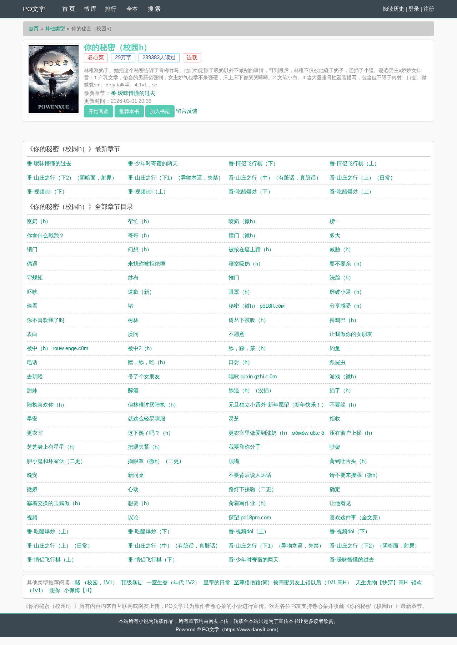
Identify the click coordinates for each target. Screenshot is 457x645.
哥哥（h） (140, 235)
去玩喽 (35, 376)
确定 (335, 489)
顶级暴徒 (132, 582)
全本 (132, 9)
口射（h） (240, 362)
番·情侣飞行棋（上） (355, 163)
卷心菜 (96, 57)
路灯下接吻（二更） (252, 489)
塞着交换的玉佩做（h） (55, 503)
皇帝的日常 (217, 582)
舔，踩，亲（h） (248, 348)
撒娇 (32, 489)
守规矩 (35, 277)
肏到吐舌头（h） (350, 461)
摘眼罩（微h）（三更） (156, 461)
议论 (133, 517)
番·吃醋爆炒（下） (250, 191)
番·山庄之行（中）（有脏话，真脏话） (274, 178)
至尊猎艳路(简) (252, 582)
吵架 (335, 447)
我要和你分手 (244, 447)
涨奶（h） (39, 221)
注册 (428, 9)
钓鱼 (335, 348)
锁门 (32, 249)
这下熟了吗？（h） (151, 433)
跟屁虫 (338, 362)
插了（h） (342, 390)
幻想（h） (140, 249)
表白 (32, 334)
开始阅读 (99, 111)
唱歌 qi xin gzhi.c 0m (252, 376)
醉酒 (133, 390)
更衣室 (35, 433)
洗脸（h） (342, 277)
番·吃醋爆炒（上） (352, 191)
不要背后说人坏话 (249, 475)
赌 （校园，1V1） (96, 582)
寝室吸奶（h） (245, 264)
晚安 (32, 475)
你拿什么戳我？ (45, 235)
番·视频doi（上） (148, 191)
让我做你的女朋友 (351, 334)
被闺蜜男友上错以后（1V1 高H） (312, 582)
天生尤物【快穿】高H (382, 582)
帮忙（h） (140, 221)
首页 (34, 28)
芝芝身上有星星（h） (52, 447)
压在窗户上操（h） (352, 433)
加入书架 (160, 111)
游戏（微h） (344, 376)
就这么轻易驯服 (146, 418)
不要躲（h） (344, 405)
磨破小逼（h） (347, 292)
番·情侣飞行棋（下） (253, 163)
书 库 (90, 9)
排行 (110, 9)
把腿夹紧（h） (145, 447)
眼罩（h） (240, 292)
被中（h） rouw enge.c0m (58, 348)
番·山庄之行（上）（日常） (363, 178)
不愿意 (236, 334)
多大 (335, 235)
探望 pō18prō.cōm (249, 517)
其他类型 (55, 28)
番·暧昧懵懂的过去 (133, 93)
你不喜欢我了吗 (45, 320)
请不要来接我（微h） (355, 475)
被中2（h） (141, 348)
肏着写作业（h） (248, 503)
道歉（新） (141, 292)
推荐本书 (129, 111)
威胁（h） (342, 249)
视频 (32, 517)
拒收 (335, 418)
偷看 (32, 306)
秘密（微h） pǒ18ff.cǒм (256, 306)
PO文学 (34, 8)
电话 (32, 362)
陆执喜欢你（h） (47, 405)
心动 (133, 489)
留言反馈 (186, 110)
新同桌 (136, 475)
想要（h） (140, 503)
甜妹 (32, 390)
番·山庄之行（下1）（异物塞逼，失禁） (176, 178)
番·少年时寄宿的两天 (153, 163)
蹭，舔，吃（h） (148, 362)
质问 (133, 334)
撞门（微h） (243, 235)
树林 (133, 320)
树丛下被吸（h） (248, 320)
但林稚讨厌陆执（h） (153, 405)
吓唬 (32, 292)
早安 (32, 418)
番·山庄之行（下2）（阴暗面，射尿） (72, 178)
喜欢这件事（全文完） (356, 517)
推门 (233, 277)
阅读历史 (393, 9)
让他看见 (340, 503)
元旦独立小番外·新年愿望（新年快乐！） (277, 405)
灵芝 (233, 418)
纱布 (133, 277)
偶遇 (32, 264)
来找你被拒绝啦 (146, 264)
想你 (55, 590)
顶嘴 (233, 461)
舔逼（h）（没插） (251, 390)
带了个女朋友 (144, 376)
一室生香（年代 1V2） (173, 582)
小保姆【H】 (79, 590)
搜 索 (154, 9)
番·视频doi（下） (47, 191)
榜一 (335, 221)
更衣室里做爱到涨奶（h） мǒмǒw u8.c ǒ (276, 433)
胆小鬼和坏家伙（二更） (56, 461)
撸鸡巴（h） (344, 320)
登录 (413, 9)
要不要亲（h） (347, 264)
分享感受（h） (347, 306)
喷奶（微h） (243, 221)
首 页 (68, 9)
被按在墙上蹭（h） (251, 249)
